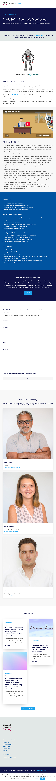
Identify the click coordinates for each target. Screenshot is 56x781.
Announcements (8, 622)
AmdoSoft (15, 95)
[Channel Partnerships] (12, 4)
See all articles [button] (28, 708)
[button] (52, 4)
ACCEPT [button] (43, 778)
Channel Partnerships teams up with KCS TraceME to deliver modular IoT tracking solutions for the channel (14, 683)
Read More (7, 645)
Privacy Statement (41, 770)
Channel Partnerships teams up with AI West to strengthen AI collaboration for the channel (14, 631)
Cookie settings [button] (34, 778)
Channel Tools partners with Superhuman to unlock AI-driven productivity (41, 648)
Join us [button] (28, 293)
